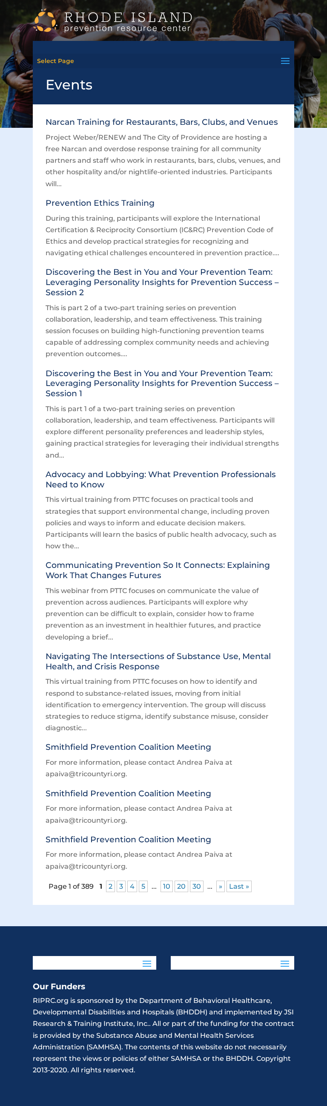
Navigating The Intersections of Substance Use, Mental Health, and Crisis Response (158, 661)
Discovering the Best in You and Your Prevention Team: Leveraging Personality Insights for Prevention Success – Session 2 (162, 282)
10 (166, 886)
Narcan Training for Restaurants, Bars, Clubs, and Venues (162, 122)
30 (196, 886)
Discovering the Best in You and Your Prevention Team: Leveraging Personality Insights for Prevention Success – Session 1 (162, 384)
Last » (239, 886)
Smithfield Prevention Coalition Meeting (128, 747)
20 (181, 886)
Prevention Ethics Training (100, 203)
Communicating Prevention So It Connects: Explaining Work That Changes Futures (158, 570)
